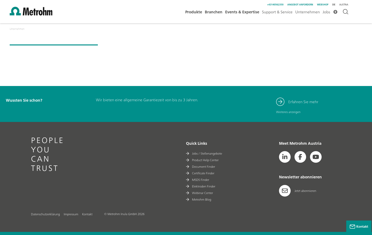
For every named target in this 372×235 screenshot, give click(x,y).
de (333, 5)
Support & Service (277, 12)
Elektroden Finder (203, 186)
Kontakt (87, 214)
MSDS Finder (200, 179)
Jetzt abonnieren (305, 190)
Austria (343, 4)
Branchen (213, 12)
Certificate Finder (203, 173)
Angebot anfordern (300, 5)
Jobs (326, 12)
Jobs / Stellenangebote (207, 153)
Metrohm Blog (201, 199)
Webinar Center (202, 193)
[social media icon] (285, 157)
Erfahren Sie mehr (303, 101)
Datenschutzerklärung (45, 214)
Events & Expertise (242, 12)
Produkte (193, 12)
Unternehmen (307, 12)
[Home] (31, 14)
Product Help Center (205, 160)
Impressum (71, 214)
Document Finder (203, 166)
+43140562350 (275, 5)
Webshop (322, 5)
